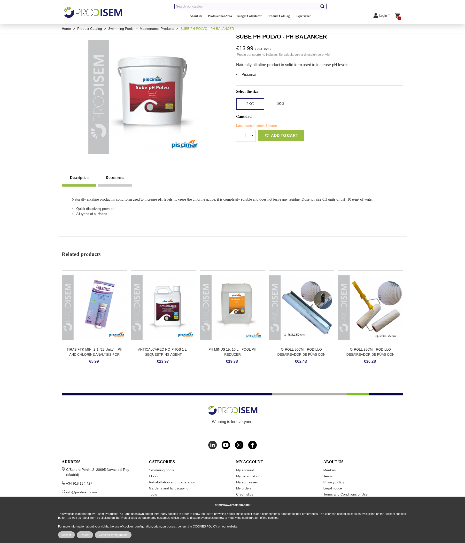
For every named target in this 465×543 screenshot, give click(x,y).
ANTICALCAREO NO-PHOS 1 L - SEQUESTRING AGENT (163, 351)
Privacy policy (333, 482)
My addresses (247, 482)
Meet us (329, 470)
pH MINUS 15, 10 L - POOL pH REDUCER (232, 351)
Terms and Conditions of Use (345, 494)
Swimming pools (161, 470)
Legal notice (332, 488)
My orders (244, 488)
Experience (303, 16)
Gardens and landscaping (168, 488)
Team (327, 476)
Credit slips (244, 494)
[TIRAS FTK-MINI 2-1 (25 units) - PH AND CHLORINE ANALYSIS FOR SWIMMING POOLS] (94, 308)
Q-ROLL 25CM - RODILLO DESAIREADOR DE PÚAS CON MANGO (370, 354)
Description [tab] (79, 177)
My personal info (249, 476)
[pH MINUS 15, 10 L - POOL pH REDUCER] (232, 308)
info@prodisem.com (81, 492)
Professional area (220, 16)
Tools (153, 494)
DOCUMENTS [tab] (115, 177)
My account (245, 470)
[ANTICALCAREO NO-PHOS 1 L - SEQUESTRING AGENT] (163, 308)
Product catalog (278, 16)
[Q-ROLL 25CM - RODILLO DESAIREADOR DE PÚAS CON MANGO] (370, 308)
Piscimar (248, 74)
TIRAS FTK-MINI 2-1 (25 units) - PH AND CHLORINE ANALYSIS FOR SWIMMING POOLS (94, 354)
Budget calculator (249, 16)
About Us (196, 16)
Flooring (155, 476)
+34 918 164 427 (79, 483)
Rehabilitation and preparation (172, 482)
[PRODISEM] (93, 16)
